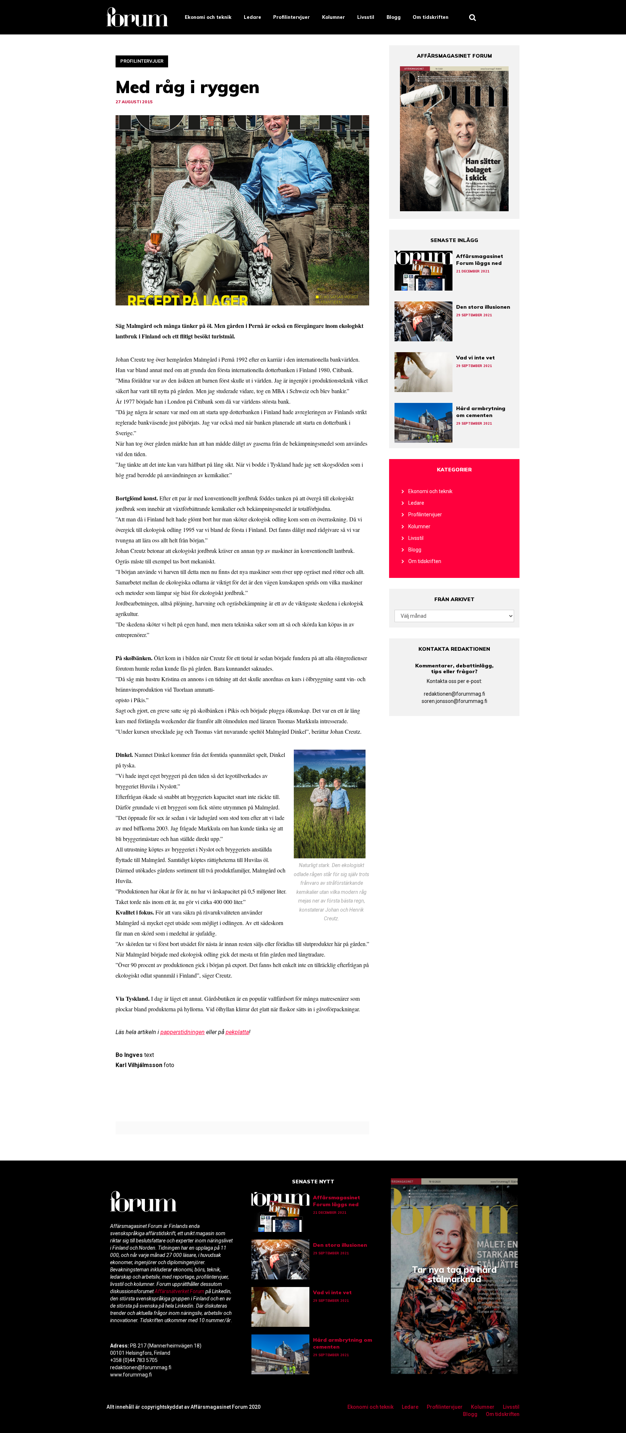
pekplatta (237, 1032)
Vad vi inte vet (475, 357)
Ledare (252, 17)
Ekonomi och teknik (208, 17)
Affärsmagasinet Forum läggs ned (479, 259)
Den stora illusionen (483, 307)
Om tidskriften (430, 17)
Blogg (394, 17)
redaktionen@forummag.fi (454, 694)
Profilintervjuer (291, 17)
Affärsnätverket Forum (180, 1291)
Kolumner (333, 17)
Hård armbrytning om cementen (480, 411)
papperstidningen (182, 1032)
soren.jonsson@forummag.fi (454, 701)
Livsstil (365, 17)
